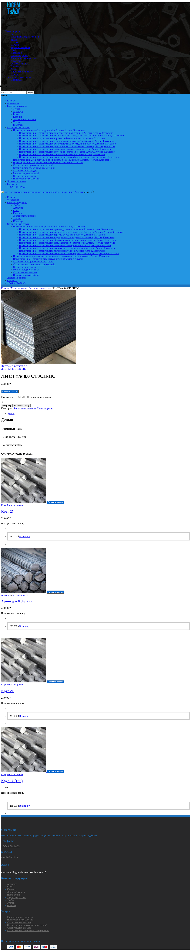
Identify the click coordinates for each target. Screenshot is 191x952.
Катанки (17, 117)
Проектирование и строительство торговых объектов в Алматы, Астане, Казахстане (62, 138)
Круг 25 (7, 511)
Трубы (14, 39)
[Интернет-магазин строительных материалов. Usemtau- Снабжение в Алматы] (42, 192)
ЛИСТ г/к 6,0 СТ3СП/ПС (14, 366)
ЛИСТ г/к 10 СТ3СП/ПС (14, 369)
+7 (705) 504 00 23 (16, 186)
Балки (14, 34)
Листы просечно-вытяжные (25, 58)
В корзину (6, 405)
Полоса (14, 42)
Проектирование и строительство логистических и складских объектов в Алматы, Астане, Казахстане (71, 135)
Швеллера (16, 66)
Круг (13, 50)
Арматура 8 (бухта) (16, 601)
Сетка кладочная (19, 55)
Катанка (15, 44)
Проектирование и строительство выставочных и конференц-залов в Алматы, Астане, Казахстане (69, 157)
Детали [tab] (10, 413)
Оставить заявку (21, 405)
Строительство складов (25, 170)
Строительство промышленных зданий (33, 165)
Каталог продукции (17, 106)
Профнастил (13, 894)
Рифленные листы (20, 63)
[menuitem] (11, 197)
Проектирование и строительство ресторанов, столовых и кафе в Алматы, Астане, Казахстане (67, 151)
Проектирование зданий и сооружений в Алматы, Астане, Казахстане (49, 130)
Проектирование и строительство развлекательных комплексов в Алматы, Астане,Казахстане (67, 146)
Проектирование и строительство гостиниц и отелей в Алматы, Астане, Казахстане (62, 154)
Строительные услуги (18, 127)
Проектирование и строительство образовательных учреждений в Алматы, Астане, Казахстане (67, 143)
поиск (30, 93)
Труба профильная (20, 47)
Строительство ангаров (25, 176)
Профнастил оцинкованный (25, 36)
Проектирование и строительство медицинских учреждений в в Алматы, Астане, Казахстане (66, 141)
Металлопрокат (13, 31)
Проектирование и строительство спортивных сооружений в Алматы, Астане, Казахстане (65, 149)
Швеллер (11, 905)
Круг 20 (7, 691)
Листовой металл (16, 892)
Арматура (16, 61)
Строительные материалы (18, 77)
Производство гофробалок (26, 178)
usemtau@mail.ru (9, 857)
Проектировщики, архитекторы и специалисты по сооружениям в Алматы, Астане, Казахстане (62, 160)
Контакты (12, 184)
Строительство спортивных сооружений (34, 168)
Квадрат (15, 74)
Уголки (17, 122)
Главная (11, 100)
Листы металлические (22, 71)
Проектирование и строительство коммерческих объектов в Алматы (48, 162)
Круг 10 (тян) (12, 781)
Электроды (16, 79)
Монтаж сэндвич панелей (26, 173)
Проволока (16, 53)
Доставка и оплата (16, 181)
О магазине (13, 103)
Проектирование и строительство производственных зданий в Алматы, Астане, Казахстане (66, 133)
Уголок (14, 69)
